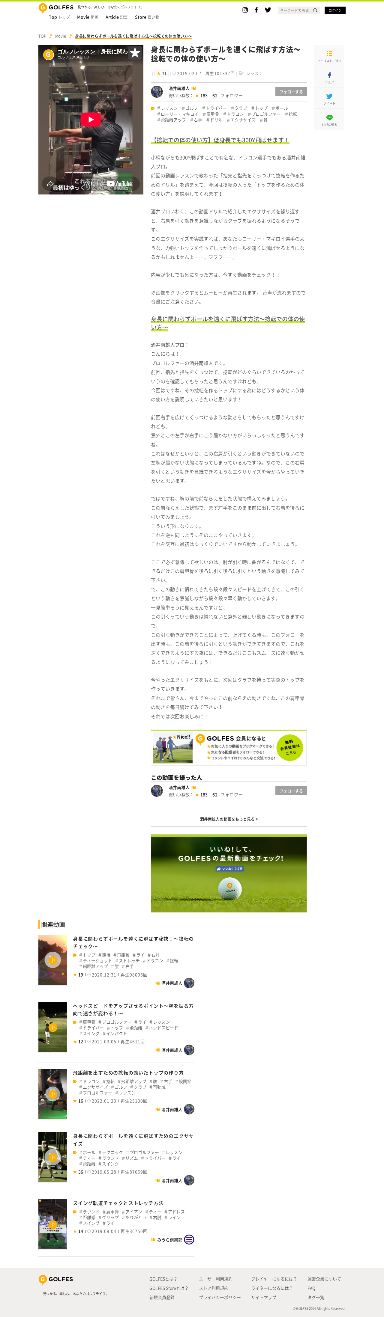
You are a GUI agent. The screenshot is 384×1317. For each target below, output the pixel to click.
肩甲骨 (212, 114)
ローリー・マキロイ (180, 114)
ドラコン (235, 114)
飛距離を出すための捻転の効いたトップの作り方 (128, 1072)
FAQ (311, 1288)
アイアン (133, 1211)
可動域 (159, 1087)
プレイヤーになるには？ (274, 1279)
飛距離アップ (173, 119)
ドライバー (216, 108)
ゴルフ (191, 108)
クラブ (241, 108)
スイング (91, 1033)
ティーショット (97, 960)
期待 (106, 954)
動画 (87, 17)
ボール (281, 108)
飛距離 (123, 954)
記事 (117, 17)
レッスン (169, 108)
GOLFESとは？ (163, 1279)
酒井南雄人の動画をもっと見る (227, 819)
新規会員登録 (162, 1297)
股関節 (185, 1081)
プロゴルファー (266, 114)
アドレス (176, 1211)
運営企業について (324, 1279)
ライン (174, 1217)
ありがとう (135, 1217)
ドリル (216, 119)
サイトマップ (263, 1297)
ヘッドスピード (163, 1027)
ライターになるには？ (272, 1288)
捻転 (293, 114)
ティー (89, 1158)
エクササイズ (243, 119)
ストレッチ (129, 960)
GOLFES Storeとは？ (169, 1288)
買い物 (147, 17)
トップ (59, 17)
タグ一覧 (316, 1297)
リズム (131, 1158)
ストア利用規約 (213, 1288)
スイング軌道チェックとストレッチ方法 (118, 1202)
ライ (140, 954)
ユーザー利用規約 (215, 1279)
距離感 (89, 1217)
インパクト (116, 1033)
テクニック (112, 1152)
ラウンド (110, 1158)
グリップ (110, 1217)
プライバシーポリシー (220, 1297)
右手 (198, 119)
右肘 (155, 954)
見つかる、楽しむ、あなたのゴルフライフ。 (76, 1293)
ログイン (335, 10)
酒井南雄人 (179, 88)
